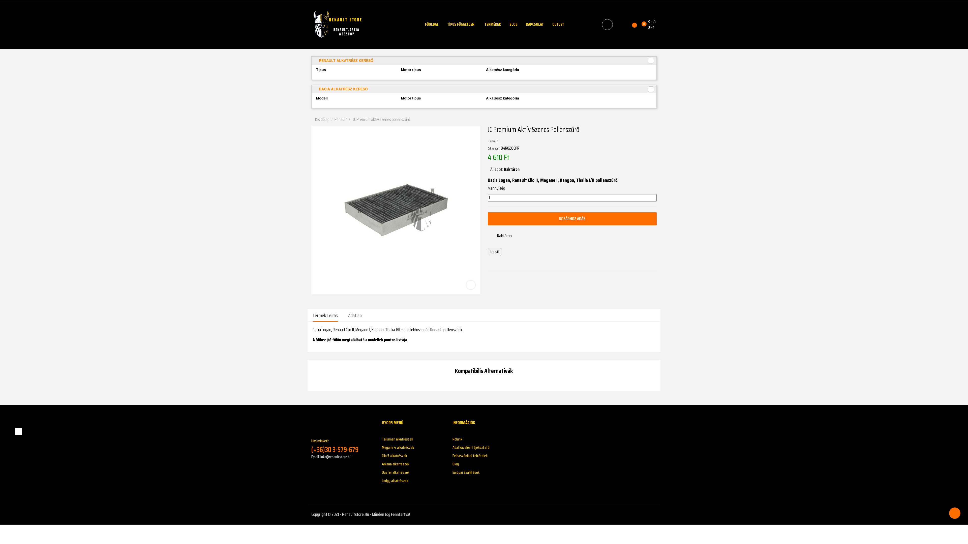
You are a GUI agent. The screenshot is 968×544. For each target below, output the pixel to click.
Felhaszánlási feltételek (470, 456)
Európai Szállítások (465, 472)
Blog (455, 464)
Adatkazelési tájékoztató (471, 447)
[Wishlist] (631, 24)
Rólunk (457, 439)
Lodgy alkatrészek (395, 481)
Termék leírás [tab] (325, 315)
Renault (493, 141)
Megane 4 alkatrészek (398, 447)
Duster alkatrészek (395, 472)
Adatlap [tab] (355, 315)
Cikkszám (494, 148)
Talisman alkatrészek (397, 439)
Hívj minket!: (334, 446)
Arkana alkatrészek (395, 464)
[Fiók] (621, 24)
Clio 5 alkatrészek (394, 456)
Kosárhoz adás (572, 218)
